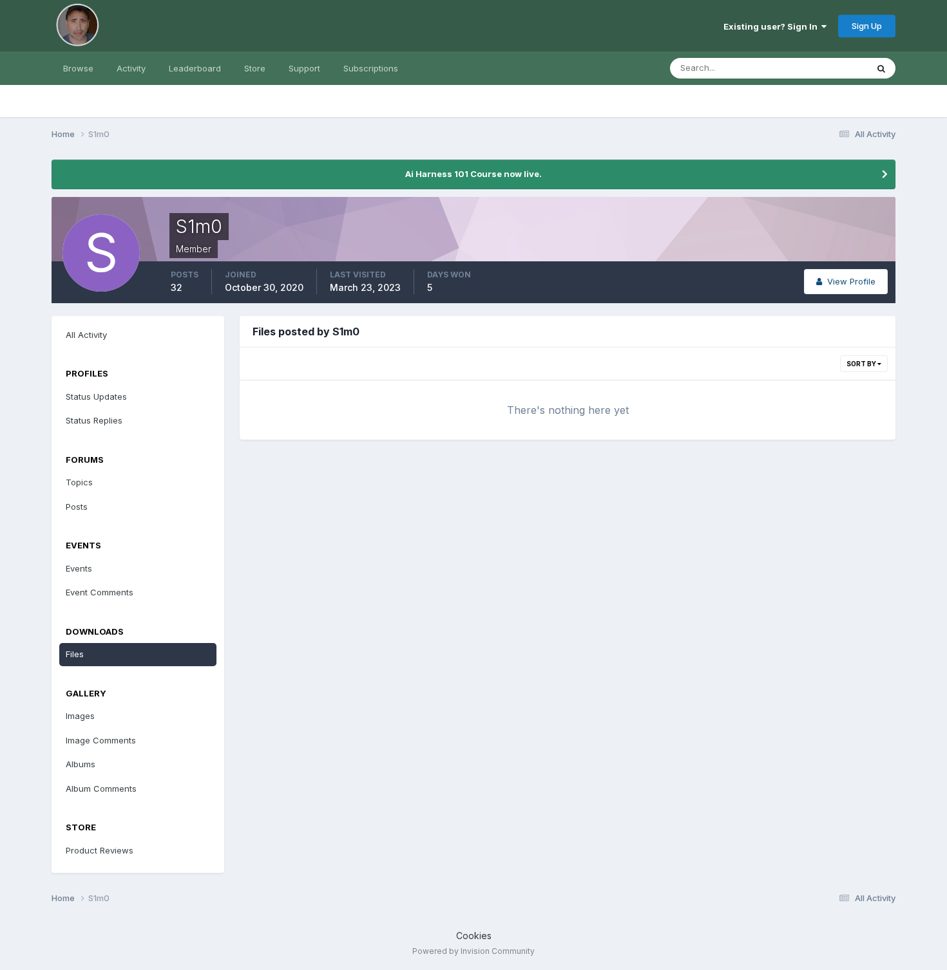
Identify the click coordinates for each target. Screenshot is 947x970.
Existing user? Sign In (772, 26)
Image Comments (101, 740)
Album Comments (101, 788)
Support (304, 68)
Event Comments (99, 592)
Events (79, 568)
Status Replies (94, 420)
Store (254, 68)
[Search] (881, 68)
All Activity (86, 335)
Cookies (474, 935)
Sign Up (867, 26)
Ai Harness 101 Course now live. (473, 174)
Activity (131, 68)
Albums (80, 764)
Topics (79, 482)
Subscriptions (370, 68)
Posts (77, 506)
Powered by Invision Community (473, 951)
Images (80, 716)
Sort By (862, 364)
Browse (78, 68)
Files (75, 654)
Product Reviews (99, 850)
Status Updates (820, 68)
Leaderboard (195, 68)
